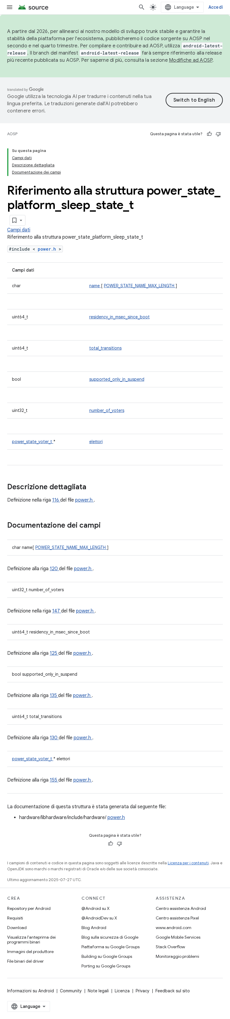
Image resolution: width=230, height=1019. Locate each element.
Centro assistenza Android (181, 908)
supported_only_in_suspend (116, 379)
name (95, 285)
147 (56, 611)
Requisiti (15, 918)
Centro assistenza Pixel (177, 918)
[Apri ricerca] (141, 7)
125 (54, 653)
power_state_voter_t (32, 441)
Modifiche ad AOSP (190, 60)
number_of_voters (106, 410)
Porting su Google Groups (105, 966)
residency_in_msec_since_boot (119, 317)
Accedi (215, 7)
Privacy (142, 990)
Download (17, 927)
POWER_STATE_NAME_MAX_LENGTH (139, 285)
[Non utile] (218, 134)
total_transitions (105, 348)
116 (56, 500)
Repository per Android (29, 908)
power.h (48, 249)
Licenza (122, 990)
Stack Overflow (170, 946)
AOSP (12, 133)
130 (54, 738)
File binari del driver (25, 961)
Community (71, 990)
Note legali (98, 990)
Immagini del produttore (30, 951)
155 (54, 780)
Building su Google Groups (106, 956)
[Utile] (209, 134)
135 (54, 696)
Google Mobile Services (178, 937)
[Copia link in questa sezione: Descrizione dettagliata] (94, 487)
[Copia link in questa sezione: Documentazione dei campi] (108, 525)
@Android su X (95, 908)
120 (54, 569)
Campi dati (18, 230)
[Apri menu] (10, 7)
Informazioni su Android (30, 990)
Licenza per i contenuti (188, 863)
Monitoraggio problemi (177, 956)
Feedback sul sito (172, 990)
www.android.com (173, 927)
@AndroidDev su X (99, 918)
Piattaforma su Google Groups (110, 946)
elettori (96, 441)
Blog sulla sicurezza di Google (109, 937)
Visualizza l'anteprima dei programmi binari (31, 939)
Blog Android (93, 927)
